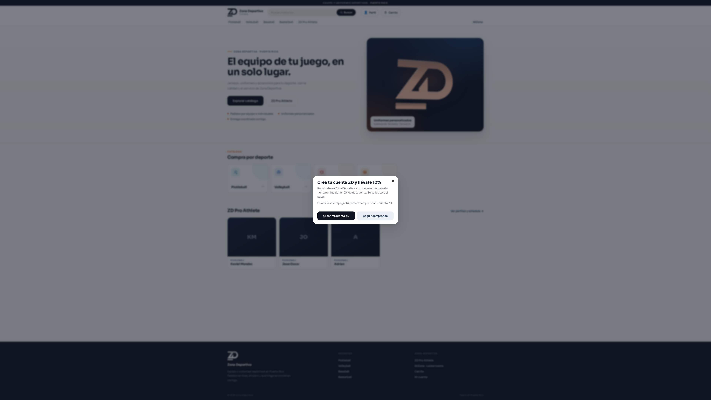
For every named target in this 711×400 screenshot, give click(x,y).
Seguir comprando (375, 216)
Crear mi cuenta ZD (336, 216)
